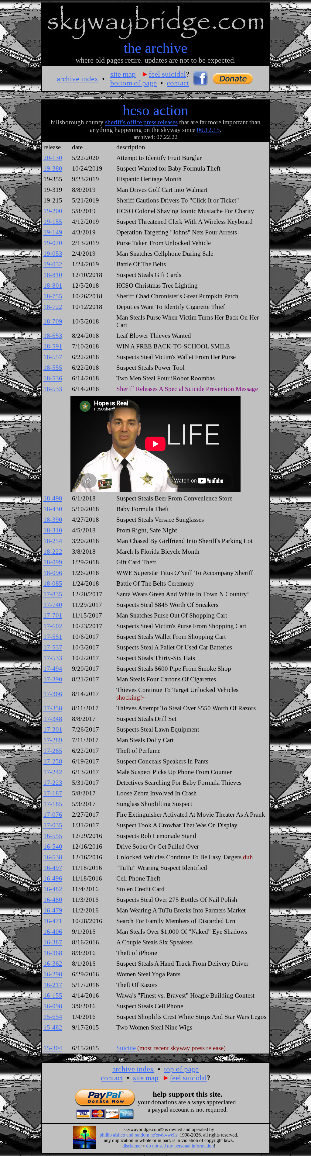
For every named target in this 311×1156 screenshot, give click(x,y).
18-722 (52, 306)
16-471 (52, 921)
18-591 (52, 346)
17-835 (52, 594)
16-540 (52, 846)
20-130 (52, 157)
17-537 (52, 647)
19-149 (52, 232)
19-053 (52, 253)
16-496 (52, 878)
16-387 (52, 942)
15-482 (52, 1027)
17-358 (52, 708)
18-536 (52, 378)
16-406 (52, 931)
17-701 (52, 615)
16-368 (52, 953)
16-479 (52, 910)
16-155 (52, 995)
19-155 (52, 221)
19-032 (52, 264)
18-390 (52, 519)
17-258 (52, 761)
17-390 (52, 679)
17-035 (52, 825)
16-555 (52, 835)
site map (123, 74)
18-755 (52, 296)
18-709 (52, 321)
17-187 (52, 793)
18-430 (52, 509)
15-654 (52, 1016)
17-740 (52, 604)
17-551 (52, 636)
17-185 (52, 804)
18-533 (52, 389)
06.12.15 (208, 129)
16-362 (52, 963)
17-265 (52, 750)
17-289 (52, 740)
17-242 (52, 772)
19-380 (52, 168)
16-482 (52, 889)
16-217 (52, 984)
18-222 (52, 551)
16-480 (52, 899)
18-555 (52, 367)
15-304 (52, 1048)
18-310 (52, 530)
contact (178, 82)
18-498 (52, 498)
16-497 (52, 867)
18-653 (52, 335)
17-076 (52, 814)
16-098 (52, 1006)
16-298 (52, 974)
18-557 (52, 357)
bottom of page (133, 82)
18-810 (52, 275)
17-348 (52, 718)
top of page (181, 1068)
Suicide (126, 1048)
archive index (77, 78)
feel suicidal (167, 74)
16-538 (52, 857)
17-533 (52, 658)
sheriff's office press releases (141, 122)
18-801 (52, 285)
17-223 (52, 782)
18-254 (52, 541)
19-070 (52, 243)
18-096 (52, 572)
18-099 (52, 562)
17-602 (52, 626)
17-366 (52, 693)
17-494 (52, 668)
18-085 (52, 583)
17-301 (52, 729)
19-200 (52, 211)
